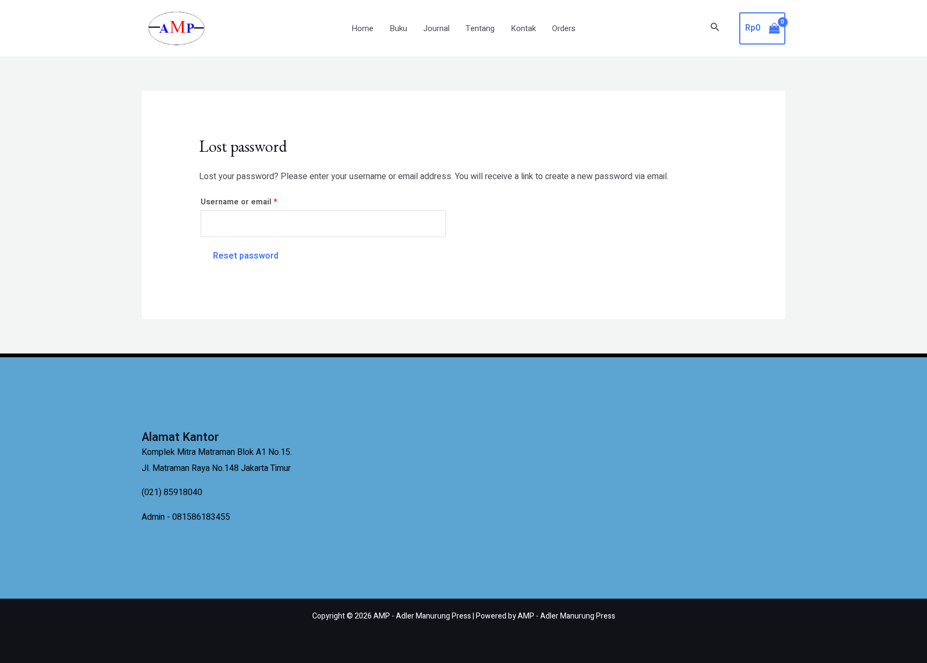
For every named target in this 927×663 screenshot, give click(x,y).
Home (362, 28)
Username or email (256, 201)
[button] (715, 28)
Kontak (523, 28)
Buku (398, 28)
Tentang (480, 28)
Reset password (245, 255)
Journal (436, 28)
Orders (564, 28)
